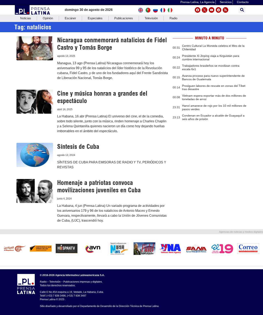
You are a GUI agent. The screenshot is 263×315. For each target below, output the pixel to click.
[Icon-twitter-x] (204, 10)
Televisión (151, 18)
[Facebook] (197, 10)
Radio (173, 18)
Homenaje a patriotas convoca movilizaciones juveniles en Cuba (99, 186)
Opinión (48, 18)
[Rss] (225, 10)
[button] (242, 10)
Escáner (70, 18)
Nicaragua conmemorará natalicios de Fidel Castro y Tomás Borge (112, 43)
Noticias (25, 18)
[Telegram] (218, 10)
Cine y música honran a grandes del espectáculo (102, 97)
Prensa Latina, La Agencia (197, 2)
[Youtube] (211, 10)
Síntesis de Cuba (78, 146)
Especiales (95, 18)
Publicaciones (123, 18)
